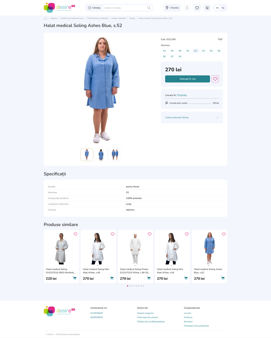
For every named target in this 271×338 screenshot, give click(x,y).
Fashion (53, 18)
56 (211, 50)
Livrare (187, 313)
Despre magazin (145, 313)
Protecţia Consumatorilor (196, 325)
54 (203, 50)
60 (164, 56)
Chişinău (182, 95)
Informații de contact (147, 317)
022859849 (96, 313)
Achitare (188, 317)
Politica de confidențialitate (151, 321)
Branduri (188, 321)
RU (223, 7)
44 (164, 50)
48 (180, 50)
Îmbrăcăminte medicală (97, 18)
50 (187, 50)
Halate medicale (118, 18)
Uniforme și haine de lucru (72, 18)
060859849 (96, 317)
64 (180, 56)
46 (172, 50)
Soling (132, 18)
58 (219, 50)
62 (172, 56)
